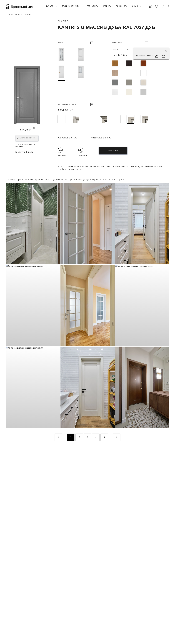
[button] (165, 51)
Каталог (18, 15)
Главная (9, 15)
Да (156, 56)
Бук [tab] (129, 49)
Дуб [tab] (141, 49)
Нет (163, 56)
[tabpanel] (136, 78)
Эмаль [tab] (115, 49)
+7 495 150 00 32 (163, 2)
